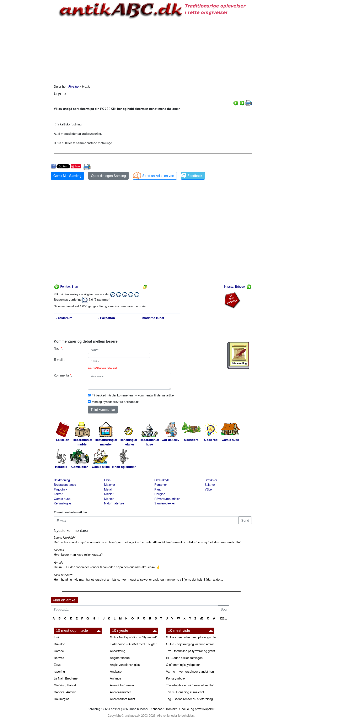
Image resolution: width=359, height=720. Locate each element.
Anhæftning (117, 651)
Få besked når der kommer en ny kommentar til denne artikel (133, 395)
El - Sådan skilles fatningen (184, 657)
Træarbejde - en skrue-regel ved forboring (192, 685)
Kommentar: (63, 375)
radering (59, 671)
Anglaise (116, 671)
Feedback (194, 175)
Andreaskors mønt (122, 699)
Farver (58, 494)
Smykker (211, 480)
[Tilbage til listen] (145, 286)
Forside (73, 86)
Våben (209, 489)
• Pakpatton (106, 318)
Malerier (109, 484)
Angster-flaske (120, 657)
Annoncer (157, 709)
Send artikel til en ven (158, 175)
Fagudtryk (60, 489)
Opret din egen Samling (108, 175)
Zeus (57, 664)
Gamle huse (62, 498)
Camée (59, 651)
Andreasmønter (120, 692)
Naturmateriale (114, 503)
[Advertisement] (33, 62)
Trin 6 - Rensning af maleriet (185, 692)
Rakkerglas (61, 699)
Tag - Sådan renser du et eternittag (189, 699)
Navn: (58, 348)
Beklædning (62, 480)
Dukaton (59, 644)
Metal (108, 489)
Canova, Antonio (65, 692)
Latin (107, 480)
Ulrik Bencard (63, 575)
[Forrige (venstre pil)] (236, 102)
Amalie (58, 562)
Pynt (157, 489)
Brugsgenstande (65, 484)
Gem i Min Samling (67, 175)
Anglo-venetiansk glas (125, 664)
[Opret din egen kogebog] (238, 355)
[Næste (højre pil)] (242, 102)
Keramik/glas (63, 503)
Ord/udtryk (161, 480)
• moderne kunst (152, 318)
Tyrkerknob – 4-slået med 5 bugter (133, 644)
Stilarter (210, 484)
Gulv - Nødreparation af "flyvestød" (133, 637)
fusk (57, 637)
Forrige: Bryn (68, 286)
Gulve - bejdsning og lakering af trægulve (192, 644)
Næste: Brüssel (235, 286)
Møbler (108, 494)
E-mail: (59, 359)
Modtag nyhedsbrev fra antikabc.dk (115, 401)
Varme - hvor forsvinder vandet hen (190, 671)
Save (77, 166)
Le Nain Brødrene (65, 678)
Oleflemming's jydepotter (183, 664)
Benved (59, 657)
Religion (159, 494)
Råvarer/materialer (167, 498)
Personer (160, 484)
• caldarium (64, 318)
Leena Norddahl (64, 537)
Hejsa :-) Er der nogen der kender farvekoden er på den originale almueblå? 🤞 (107, 567)
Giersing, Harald (65, 685)
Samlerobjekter (164, 503)
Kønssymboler (176, 678)
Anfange (115, 678)
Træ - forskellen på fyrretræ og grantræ (192, 651)
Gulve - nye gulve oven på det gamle (191, 637)
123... (223, 618)
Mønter (109, 498)
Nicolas (59, 550)
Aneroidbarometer (122, 685)
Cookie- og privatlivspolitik (197, 709)
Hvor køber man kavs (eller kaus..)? (78, 554)
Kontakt (171, 709)
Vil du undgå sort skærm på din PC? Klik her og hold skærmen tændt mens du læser (117, 108)
